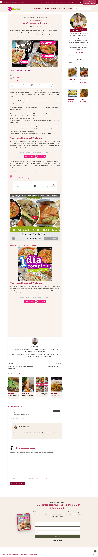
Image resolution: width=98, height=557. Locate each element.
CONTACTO (54, 2)
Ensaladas (46, 8)
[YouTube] (81, 2)
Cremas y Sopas (55, 8)
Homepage (15, 554)
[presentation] (72, 72)
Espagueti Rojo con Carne (55, 365)
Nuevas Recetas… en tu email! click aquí (13, 2)
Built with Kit (57, 540)
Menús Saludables (33, 554)
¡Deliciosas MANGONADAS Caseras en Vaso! (84, 82)
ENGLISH (68, 2)
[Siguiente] (61, 388)
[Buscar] (86, 56)
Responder (56, 411)
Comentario (14, 457)
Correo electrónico (33, 478)
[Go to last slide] (8, 388)
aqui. (49, 133)
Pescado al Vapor (55, 395)
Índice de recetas (23, 554)
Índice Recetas (38, 8)
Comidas (30, 20)
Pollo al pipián (71, 81)
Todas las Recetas (37, 20)
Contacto (8, 554)
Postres (64, 8)
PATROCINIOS (61, 2)
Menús (70, 8)
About (3, 554)
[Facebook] (72, 2)
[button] (8, 393)
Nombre (13, 478)
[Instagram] (75, 2)
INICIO (42, 2)
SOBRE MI (47, 2)
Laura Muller (32, 26)
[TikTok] (78, 2)
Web (46, 478)
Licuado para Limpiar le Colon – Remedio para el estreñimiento (20, 366)
